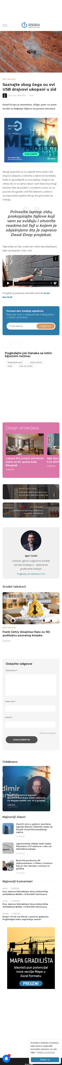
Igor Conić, (12, 95)
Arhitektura (27, 489)
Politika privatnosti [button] (46, 1052)
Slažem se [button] (45, 1060)
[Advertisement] (31, 393)
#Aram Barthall (15, 362)
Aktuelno (9, 79)
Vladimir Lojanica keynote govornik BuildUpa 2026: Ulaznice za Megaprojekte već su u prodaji (26, 798)
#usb (9, 366)
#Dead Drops (36, 362)
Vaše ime (10, 701)
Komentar (11, 670)
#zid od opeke (26, 366)
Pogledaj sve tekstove (31, 573)
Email (8, 717)
